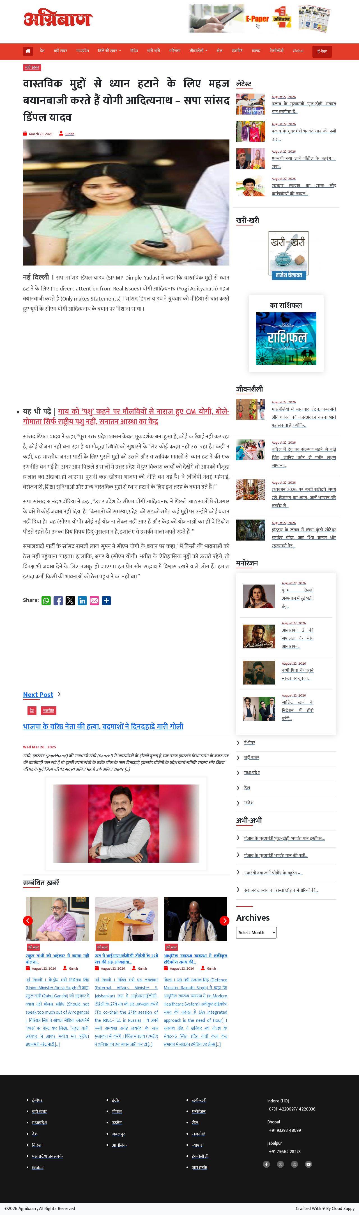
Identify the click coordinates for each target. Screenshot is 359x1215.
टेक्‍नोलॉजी (277, 51)
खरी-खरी (153, 51)
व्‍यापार (256, 51)
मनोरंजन (174, 51)
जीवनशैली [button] (197, 51)
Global (298, 51)
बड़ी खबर (60, 51)
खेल (219, 51)
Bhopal (284, 1126)
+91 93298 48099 (285, 1130)
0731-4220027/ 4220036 (292, 1109)
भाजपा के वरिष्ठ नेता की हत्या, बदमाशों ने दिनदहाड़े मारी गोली (103, 727)
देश (42, 51)
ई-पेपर (322, 51)
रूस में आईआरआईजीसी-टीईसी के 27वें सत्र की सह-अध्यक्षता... (91, 959)
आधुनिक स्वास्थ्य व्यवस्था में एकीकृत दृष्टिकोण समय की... (160, 959)
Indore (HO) (291, 1105)
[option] (91, 972)
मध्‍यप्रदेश (82, 51)
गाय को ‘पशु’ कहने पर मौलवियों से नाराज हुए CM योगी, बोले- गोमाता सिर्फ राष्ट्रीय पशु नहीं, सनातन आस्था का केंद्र (126, 417)
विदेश (134, 51)
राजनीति (237, 51)
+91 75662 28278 (285, 1152)
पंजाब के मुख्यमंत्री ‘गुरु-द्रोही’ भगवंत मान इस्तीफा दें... (229, 959)
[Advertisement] (126, 357)
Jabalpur (284, 1148)
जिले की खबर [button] (108, 51)
